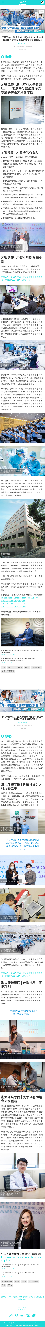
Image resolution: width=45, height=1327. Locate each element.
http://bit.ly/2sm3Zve (8, 655)
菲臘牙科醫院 (36, 667)
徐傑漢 (24, 1281)
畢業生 (27, 667)
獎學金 (10, 1285)
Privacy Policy (28, 1323)
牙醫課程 (19, 667)
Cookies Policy (17, 1323)
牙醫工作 (11, 667)
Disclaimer (38, 1323)
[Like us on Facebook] (11, 1315)
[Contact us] (23, 1315)
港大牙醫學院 (33, 1281)
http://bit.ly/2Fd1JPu (8, 663)
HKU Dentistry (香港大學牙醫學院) (22, 46)
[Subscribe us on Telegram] (34, 1315)
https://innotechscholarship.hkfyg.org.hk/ (22, 1258)
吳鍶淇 (17, 1281)
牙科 (3, 1285)
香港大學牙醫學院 (8, 671)
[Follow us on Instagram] (17, 1315)
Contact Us (7, 1323)
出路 (3, 667)
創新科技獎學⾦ (7, 1281)
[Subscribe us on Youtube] (28, 1315)
